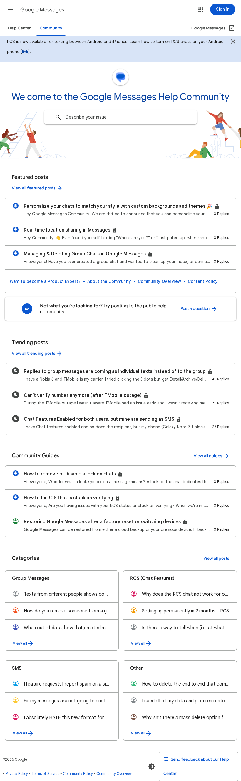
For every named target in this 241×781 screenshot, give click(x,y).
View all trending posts (33, 353)
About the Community (109, 281)
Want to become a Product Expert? (45, 281)
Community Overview (159, 281)
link (25, 52)
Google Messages (42, 9)
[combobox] (120, 117)
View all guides (208, 455)
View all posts (216, 558)
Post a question (195, 308)
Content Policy (203, 281)
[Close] (233, 42)
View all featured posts (34, 188)
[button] (11, 9)
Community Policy (78, 773)
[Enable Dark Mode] (152, 766)
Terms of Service (45, 773)
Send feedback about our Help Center (196, 766)
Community (51, 28)
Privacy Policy (17, 773)
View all (20, 643)
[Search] (58, 117)
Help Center (19, 28)
